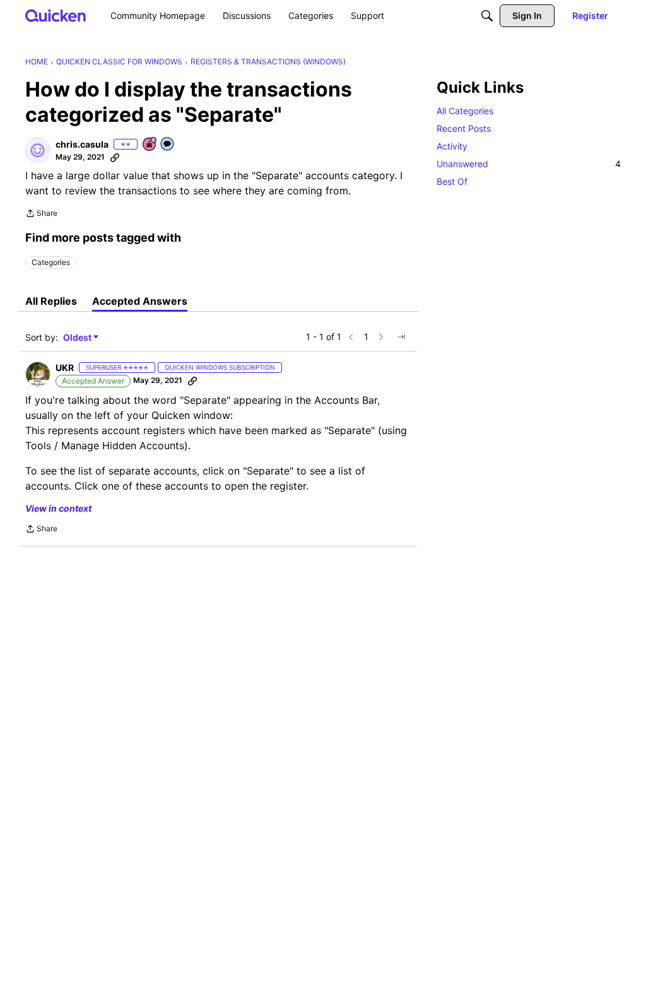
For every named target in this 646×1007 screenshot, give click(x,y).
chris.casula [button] (82, 144)
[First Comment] (167, 145)
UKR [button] (65, 367)
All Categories (465, 110)
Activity (452, 146)
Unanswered (529, 163)
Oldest (78, 338)
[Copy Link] (114, 157)
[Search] (487, 15)
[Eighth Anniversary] (150, 145)
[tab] (51, 301)
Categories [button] (51, 262)
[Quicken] (55, 15)
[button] (37, 150)
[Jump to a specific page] (401, 337)
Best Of (452, 181)
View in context (58, 508)
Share (41, 214)
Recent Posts (464, 128)
